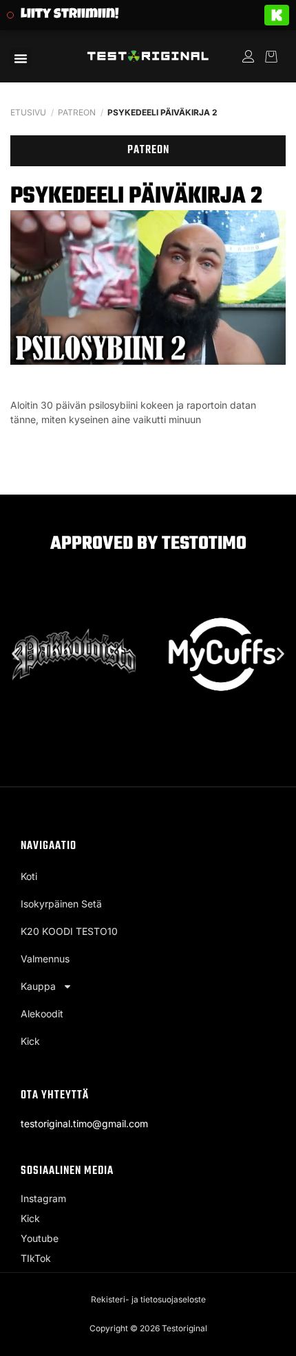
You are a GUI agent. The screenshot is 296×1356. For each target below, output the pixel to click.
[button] (20, 58)
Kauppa (38, 986)
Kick (30, 1041)
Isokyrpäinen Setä (61, 903)
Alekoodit (42, 1013)
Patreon (77, 112)
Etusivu (28, 112)
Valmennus (45, 958)
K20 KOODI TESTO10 (69, 931)
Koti (29, 876)
